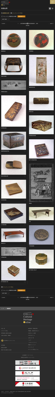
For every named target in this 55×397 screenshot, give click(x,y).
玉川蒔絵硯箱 (3, 224)
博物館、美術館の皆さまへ (33, 330)
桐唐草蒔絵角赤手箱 (5, 151)
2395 (34, 23)
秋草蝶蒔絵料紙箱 (32, 135)
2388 (23, 23)
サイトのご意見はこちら (33, 349)
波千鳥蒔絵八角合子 (33, 269)
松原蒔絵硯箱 (3, 199)
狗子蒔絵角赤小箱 (4, 281)
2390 (26, 23)
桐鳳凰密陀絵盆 (32, 87)
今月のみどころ (31, 335)
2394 (32, 23)
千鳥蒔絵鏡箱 (31, 245)
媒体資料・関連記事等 (33, 328)
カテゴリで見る (4, 330)
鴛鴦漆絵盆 (3, 51)
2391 (27, 23)
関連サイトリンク (32, 344)
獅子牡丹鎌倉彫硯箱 (33, 159)
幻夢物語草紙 (3, 257)
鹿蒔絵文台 (3, 243)
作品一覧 (3, 328)
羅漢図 (30, 203)
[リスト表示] (52, 8)
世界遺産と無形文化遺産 (6, 333)
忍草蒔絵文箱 (3, 128)
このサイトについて (32, 342)
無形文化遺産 (4, 347)
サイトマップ (31, 347)
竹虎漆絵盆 (31, 51)
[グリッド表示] (50, 8)
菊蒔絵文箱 (31, 111)
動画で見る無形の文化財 (6, 349)
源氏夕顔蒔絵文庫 (4, 176)
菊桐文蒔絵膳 (3, 76)
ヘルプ (29, 340)
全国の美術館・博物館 (6, 335)
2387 (21, 23)
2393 (30, 23)
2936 (37, 23)
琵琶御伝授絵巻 (4, 91)
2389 (24, 23)
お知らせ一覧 (31, 337)
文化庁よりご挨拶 (32, 333)
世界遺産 (3, 345)
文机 (30, 221)
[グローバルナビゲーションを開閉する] (52, 2)
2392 (29, 23)
